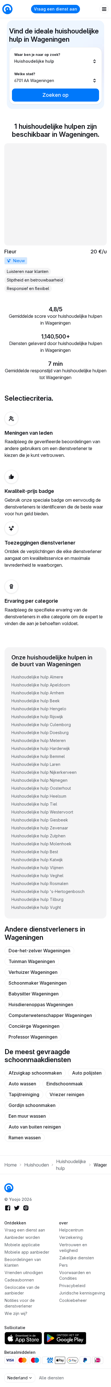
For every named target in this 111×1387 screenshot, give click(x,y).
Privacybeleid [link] (72, 1285)
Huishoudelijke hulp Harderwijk (40, 748)
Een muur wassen (27, 1116)
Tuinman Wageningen (32, 961)
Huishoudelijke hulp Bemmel (38, 756)
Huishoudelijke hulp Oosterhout (41, 788)
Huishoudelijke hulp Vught (36, 907)
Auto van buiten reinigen (35, 1127)
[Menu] (104, 9)
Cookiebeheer (73, 1300)
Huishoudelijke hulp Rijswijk (37, 716)
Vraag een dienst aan (55, 9)
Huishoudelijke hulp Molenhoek (41, 843)
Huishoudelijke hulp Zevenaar (39, 827)
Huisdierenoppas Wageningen (41, 1004)
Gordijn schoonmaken (32, 1105)
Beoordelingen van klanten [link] (23, 1262)
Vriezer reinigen (67, 1094)
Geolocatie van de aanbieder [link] (22, 1290)
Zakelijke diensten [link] (76, 1257)
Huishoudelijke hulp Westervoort (42, 812)
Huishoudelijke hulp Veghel (37, 875)
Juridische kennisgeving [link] (82, 1293)
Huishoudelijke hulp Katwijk (37, 859)
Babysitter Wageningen (34, 994)
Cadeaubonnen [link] (19, 1279)
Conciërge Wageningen (34, 1026)
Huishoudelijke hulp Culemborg (41, 724)
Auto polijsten (87, 1073)
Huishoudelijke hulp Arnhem (37, 692)
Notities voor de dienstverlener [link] (20, 1303)
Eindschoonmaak (64, 1084)
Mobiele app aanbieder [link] (27, 1252)
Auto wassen (22, 1084)
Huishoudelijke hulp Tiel (34, 804)
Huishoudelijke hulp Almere (37, 676)
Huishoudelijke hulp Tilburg (37, 899)
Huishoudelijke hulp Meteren (38, 740)
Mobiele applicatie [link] (22, 1244)
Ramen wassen (25, 1137)
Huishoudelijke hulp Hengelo (38, 708)
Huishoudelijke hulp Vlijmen (37, 867)
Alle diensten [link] (51, 1377)
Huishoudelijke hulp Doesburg (40, 732)
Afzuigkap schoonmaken (35, 1073)
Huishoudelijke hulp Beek (35, 700)
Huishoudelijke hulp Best (34, 851)
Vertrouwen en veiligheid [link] (73, 1247)
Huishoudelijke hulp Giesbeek (39, 820)
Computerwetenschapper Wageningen (50, 1015)
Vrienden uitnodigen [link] (24, 1272)
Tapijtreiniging (24, 1094)
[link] (55, 217)
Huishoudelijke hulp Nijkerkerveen (44, 772)
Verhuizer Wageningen (33, 972)
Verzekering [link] (71, 1237)
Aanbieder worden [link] (22, 1237)
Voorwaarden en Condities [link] (75, 1275)
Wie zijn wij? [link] (16, 1313)
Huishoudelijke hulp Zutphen (38, 835)
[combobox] (55, 58)
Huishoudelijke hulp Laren (35, 764)
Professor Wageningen (33, 1037)
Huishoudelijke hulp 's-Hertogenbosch (48, 891)
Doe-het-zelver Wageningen (39, 950)
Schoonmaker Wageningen (38, 983)
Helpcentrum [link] (71, 1230)
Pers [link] (63, 1265)
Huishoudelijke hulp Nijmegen (39, 780)
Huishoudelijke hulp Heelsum (38, 796)
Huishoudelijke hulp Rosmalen (39, 883)
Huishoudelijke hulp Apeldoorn (40, 684)
